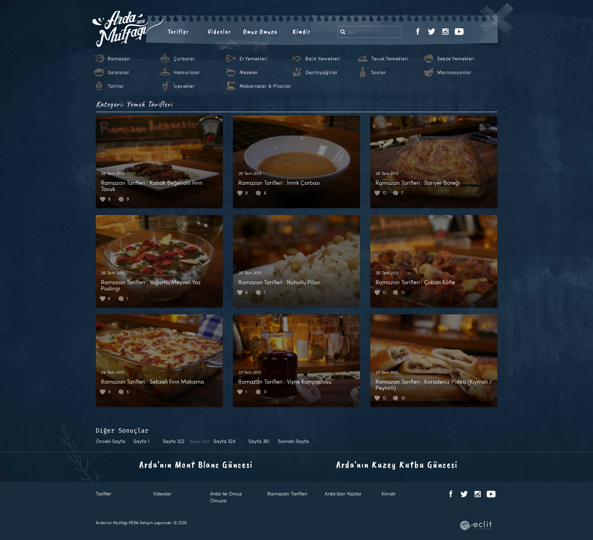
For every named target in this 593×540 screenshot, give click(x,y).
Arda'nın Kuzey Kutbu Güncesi (397, 464)
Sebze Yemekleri (456, 59)
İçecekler (184, 86)
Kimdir (302, 31)
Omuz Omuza (260, 31)
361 (259, 441)
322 (173, 441)
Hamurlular (187, 72)
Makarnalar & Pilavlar (265, 86)
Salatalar (118, 72)
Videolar (219, 31)
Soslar (378, 72)
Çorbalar (184, 59)
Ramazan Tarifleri (287, 493)
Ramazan (119, 59)
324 (224, 441)
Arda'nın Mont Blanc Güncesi (196, 464)
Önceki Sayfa (110, 441)
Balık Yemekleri (322, 59)
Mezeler (249, 72)
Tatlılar (116, 86)
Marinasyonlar (454, 72)
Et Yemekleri (254, 59)
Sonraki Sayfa (293, 441)
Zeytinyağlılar (321, 72)
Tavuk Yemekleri (389, 59)
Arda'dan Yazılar (343, 493)
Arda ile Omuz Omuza (226, 497)
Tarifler (178, 31)
